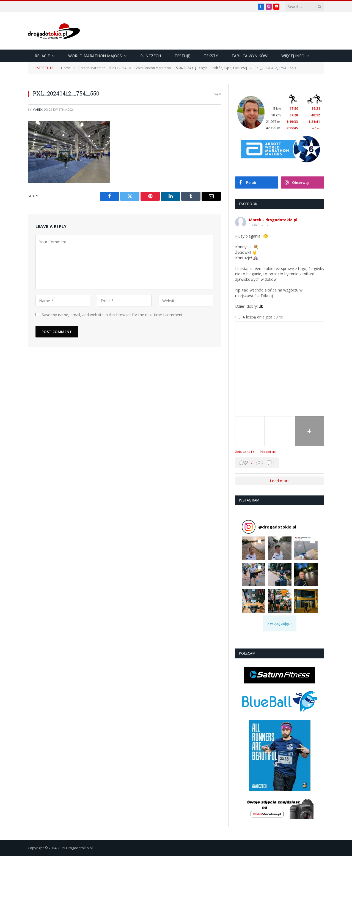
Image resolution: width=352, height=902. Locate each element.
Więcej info (292, 55)
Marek (37, 109)
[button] (253, 548)
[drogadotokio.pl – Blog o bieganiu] (54, 31)
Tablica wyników (250, 55)
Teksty (211, 55)
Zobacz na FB (245, 451)
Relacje (42, 55)
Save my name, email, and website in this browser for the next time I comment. (112, 314)
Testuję (182, 55)
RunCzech (150, 55)
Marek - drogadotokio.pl (273, 219)
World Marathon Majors (95, 55)
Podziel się (268, 451)
